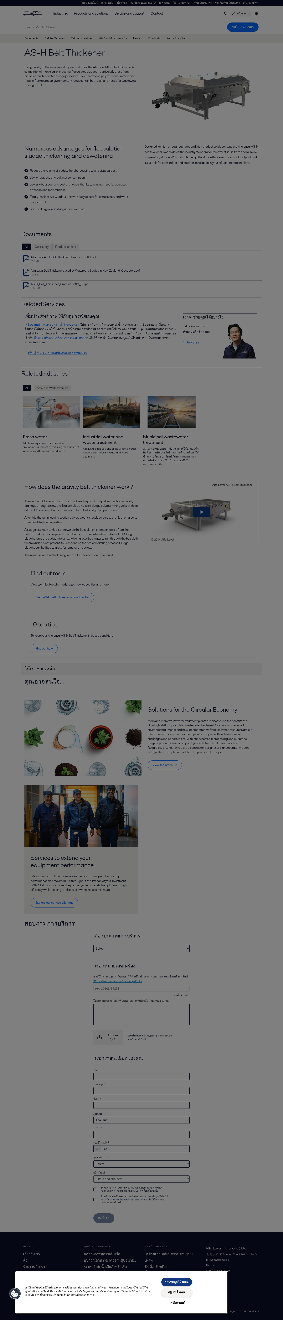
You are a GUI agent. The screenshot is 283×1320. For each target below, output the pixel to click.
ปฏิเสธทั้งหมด (177, 1292)
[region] (121, 1292)
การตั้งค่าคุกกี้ (177, 1303)
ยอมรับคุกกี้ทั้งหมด (176, 1282)
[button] (15, 1294)
